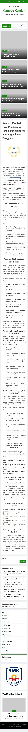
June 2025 (5, 651)
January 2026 (6, 628)
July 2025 (5, 647)
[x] (14, 7)
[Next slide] (26, 1)
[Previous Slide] (24, 1)
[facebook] (10, 7)
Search (4, 558)
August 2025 (6, 644)
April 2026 (5, 618)
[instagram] (12, 7)
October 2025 (6, 638)
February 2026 (6, 625)
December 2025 (7, 631)
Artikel (4, 51)
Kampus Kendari (14, 10)
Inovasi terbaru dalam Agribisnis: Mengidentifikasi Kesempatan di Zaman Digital (14, 596)
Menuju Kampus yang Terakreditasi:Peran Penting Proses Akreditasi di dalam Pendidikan (14, 573)
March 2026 (6, 622)
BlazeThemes (17, 726)
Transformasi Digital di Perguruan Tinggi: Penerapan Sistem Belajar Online (12, 1)
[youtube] (18, 7)
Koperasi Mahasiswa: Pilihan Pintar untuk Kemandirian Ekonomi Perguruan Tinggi (14, 86)
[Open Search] (23, 19)
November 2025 (7, 634)
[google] (16, 7)
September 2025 (7, 641)
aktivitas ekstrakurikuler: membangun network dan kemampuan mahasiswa (14, 716)
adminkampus (10, 718)
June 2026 (5, 615)
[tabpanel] (14, 709)
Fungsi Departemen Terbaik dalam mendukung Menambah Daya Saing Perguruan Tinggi (13, 584)
